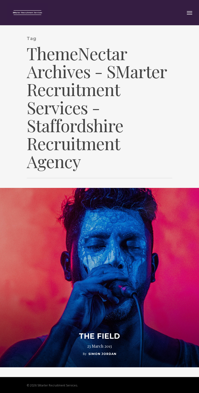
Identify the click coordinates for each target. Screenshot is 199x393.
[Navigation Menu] (189, 12)
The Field (99, 336)
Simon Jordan (102, 354)
